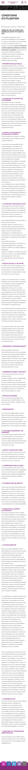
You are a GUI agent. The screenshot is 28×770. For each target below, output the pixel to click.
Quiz (24, 763)
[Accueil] (13, 3)
